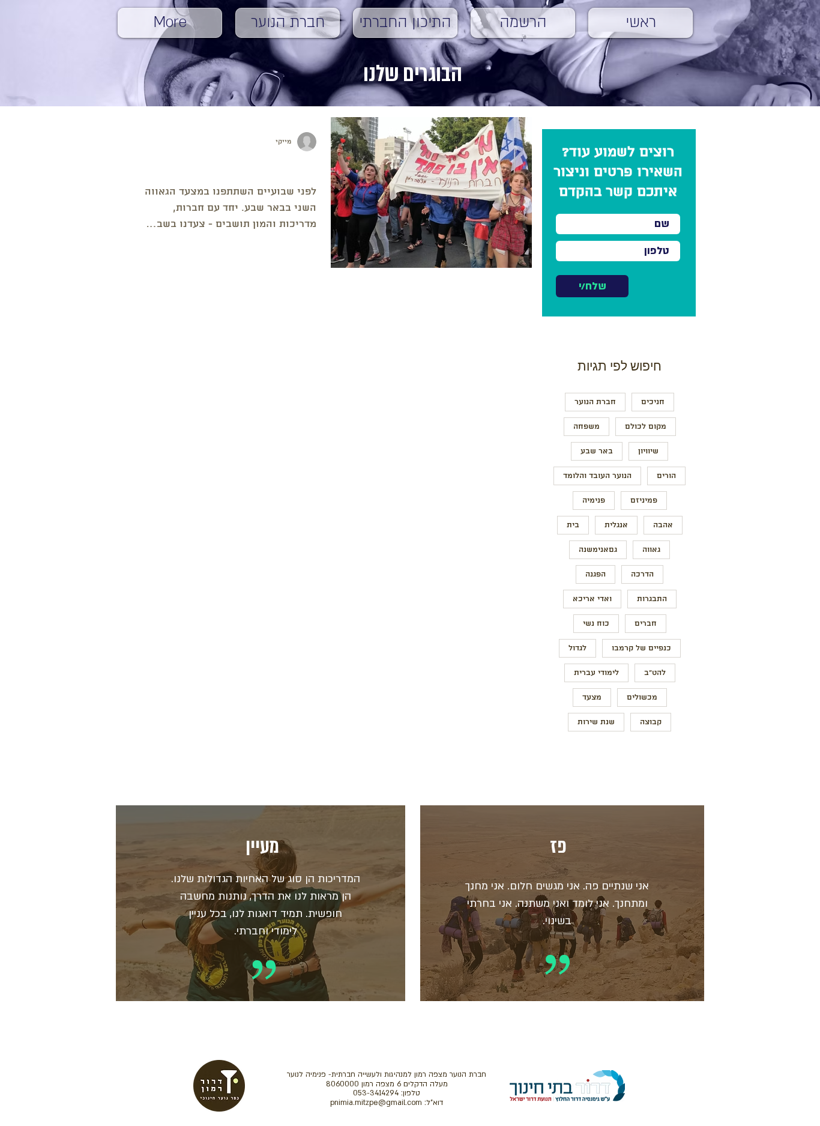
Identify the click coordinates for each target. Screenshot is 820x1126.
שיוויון (648, 451)
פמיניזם (643, 500)
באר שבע (596, 451)
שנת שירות (596, 722)
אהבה (663, 525)
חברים (646, 624)
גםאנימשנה (598, 550)
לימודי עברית (596, 673)
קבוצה (651, 722)
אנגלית (616, 525)
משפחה (586, 427)
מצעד (591, 697)
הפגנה (595, 574)
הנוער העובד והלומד (597, 476)
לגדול (577, 648)
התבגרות (652, 599)
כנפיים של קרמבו (641, 648)
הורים (666, 476)
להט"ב (655, 673)
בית (573, 525)
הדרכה (642, 574)
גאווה (651, 550)
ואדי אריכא (592, 599)
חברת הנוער (595, 402)
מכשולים (642, 697)
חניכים (653, 402)
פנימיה (593, 500)
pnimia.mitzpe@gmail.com (376, 1102)
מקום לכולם (645, 427)
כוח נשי (596, 624)
